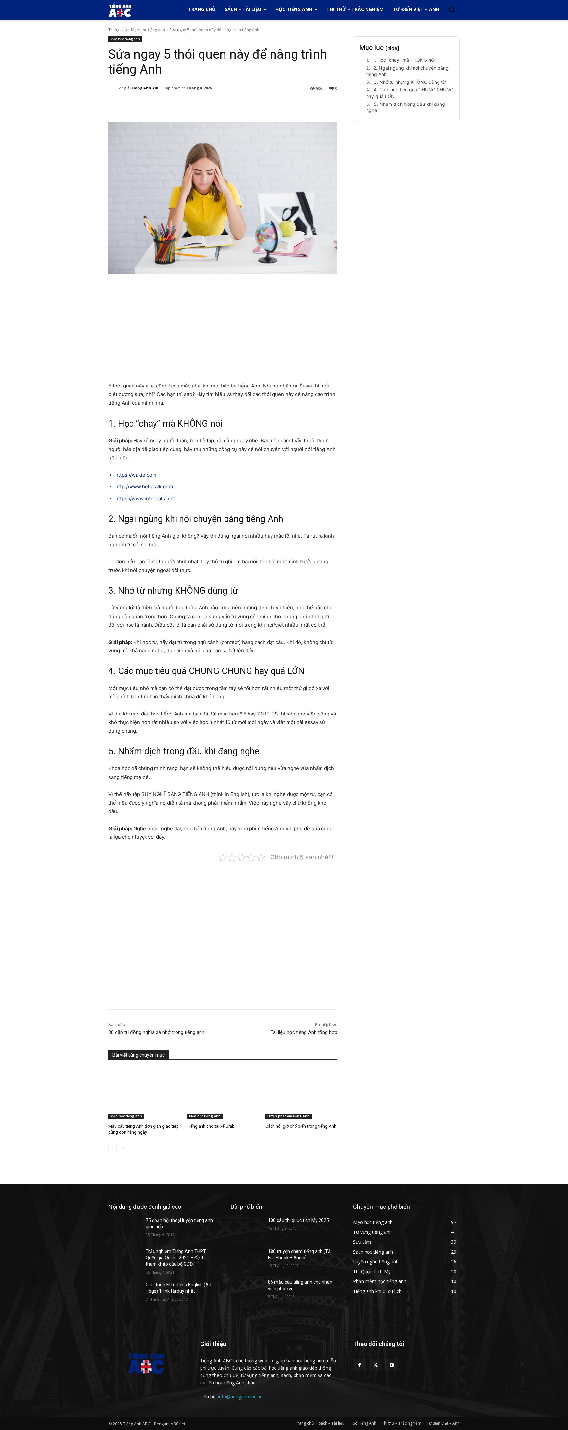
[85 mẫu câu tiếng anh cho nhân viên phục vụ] (247, 1290)
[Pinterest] (188, 105)
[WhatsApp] (203, 105)
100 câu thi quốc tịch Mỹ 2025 (298, 1220)
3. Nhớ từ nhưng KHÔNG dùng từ (410, 82)
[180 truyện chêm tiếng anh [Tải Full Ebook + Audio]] (247, 1259)
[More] (219, 105)
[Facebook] (158, 105)
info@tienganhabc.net (241, 1397)
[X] (173, 105)
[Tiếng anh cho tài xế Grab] (223, 1093)
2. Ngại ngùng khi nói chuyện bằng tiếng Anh (407, 71)
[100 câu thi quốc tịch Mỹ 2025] (247, 1228)
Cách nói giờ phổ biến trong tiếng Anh (300, 1126)
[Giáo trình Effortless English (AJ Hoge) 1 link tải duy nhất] (124, 1293)
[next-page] (123, 1148)
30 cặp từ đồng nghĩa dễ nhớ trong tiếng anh (156, 1032)
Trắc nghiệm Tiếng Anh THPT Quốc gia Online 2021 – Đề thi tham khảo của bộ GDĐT (176, 1258)
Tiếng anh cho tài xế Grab (211, 1126)
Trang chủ (117, 30)
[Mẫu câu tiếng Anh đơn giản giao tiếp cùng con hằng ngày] (144, 1093)
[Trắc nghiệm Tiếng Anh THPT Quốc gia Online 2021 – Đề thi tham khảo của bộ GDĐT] (124, 1259)
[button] (452, 9)
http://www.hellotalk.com (144, 486)
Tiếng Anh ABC (145, 87)
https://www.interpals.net (144, 498)
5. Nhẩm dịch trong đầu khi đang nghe (405, 107)
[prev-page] (112, 1148)
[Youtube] (391, 1365)
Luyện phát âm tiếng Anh (288, 1116)
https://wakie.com (135, 475)
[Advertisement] (222, 329)
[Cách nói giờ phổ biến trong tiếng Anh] (301, 1093)
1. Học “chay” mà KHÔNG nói (404, 60)
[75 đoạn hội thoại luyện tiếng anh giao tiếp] (124, 1228)
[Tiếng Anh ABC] (112, 88)
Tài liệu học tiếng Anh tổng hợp (304, 1032)
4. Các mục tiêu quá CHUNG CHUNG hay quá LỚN (409, 93)
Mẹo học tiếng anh (148, 30)
